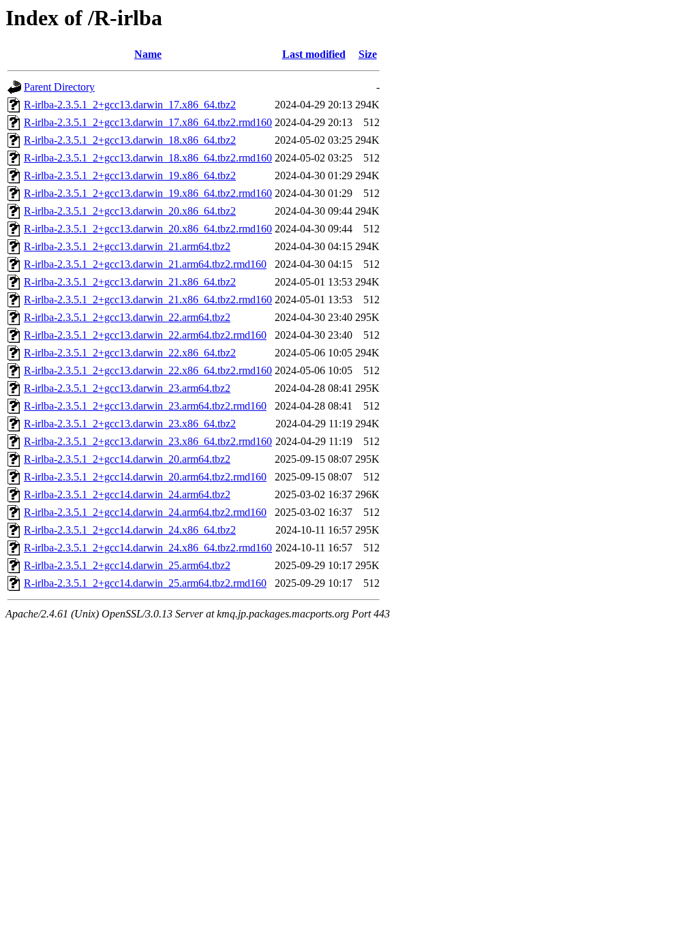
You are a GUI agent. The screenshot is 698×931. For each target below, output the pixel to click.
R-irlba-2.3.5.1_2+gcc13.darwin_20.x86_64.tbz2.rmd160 (148, 228)
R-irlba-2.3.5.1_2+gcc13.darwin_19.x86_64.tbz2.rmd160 (148, 193)
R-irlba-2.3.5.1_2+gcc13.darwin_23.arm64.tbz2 (127, 388)
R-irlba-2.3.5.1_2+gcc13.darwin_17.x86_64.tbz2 (130, 104)
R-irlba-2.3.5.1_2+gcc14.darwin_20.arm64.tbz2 (127, 459)
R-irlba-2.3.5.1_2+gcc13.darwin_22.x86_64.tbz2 (130, 352)
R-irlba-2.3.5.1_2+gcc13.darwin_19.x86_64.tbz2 (130, 175)
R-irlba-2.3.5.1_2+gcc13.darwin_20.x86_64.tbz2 (130, 211)
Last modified (314, 54)
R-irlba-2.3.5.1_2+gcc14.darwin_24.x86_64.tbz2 (130, 530)
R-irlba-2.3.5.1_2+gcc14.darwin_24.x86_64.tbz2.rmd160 (148, 547)
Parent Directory (59, 87)
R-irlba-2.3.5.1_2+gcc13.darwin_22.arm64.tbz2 (127, 317)
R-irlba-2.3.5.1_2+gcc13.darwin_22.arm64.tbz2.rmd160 (145, 335)
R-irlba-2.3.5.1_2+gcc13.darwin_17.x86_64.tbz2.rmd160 (148, 122)
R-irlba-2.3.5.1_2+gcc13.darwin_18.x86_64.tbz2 (130, 140)
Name (148, 54)
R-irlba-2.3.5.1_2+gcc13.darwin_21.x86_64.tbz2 (130, 282)
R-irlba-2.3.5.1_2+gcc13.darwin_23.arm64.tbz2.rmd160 (145, 406)
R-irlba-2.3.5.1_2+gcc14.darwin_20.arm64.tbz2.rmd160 (145, 477)
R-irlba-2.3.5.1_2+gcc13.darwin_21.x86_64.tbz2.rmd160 (148, 299)
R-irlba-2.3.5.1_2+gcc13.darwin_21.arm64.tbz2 (127, 246)
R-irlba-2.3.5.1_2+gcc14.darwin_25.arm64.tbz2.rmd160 (145, 583)
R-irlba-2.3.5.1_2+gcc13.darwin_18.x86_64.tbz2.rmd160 (148, 158)
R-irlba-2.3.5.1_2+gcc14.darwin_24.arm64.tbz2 (127, 494)
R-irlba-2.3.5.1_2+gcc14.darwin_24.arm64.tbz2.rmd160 (145, 512)
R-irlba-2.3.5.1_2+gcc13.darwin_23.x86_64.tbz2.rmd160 (148, 441)
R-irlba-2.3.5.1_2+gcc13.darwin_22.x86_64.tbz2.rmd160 (148, 370)
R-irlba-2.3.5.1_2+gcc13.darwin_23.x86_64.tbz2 (130, 423)
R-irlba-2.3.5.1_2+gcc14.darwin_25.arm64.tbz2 (127, 565)
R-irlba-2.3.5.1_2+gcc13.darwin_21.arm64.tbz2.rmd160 (145, 264)
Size (368, 54)
